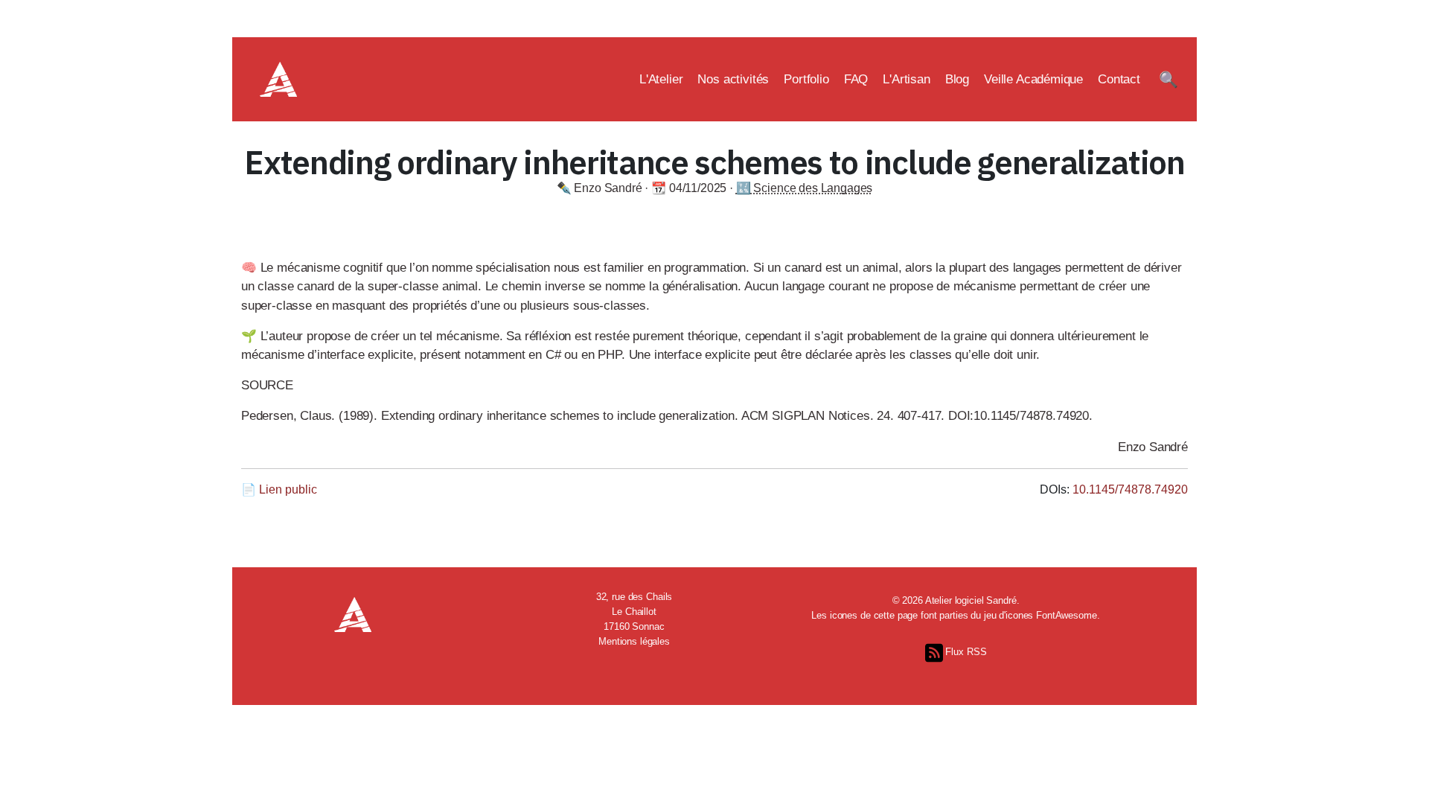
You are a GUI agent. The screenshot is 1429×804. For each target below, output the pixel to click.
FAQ (856, 79)
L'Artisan (906, 79)
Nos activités (733, 79)
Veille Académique (1033, 79)
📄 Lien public (279, 489)
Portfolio (806, 79)
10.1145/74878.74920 (1130, 489)
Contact (1119, 79)
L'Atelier (661, 79)
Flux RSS (965, 651)
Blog (957, 79)
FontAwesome (1066, 615)
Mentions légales (634, 641)
